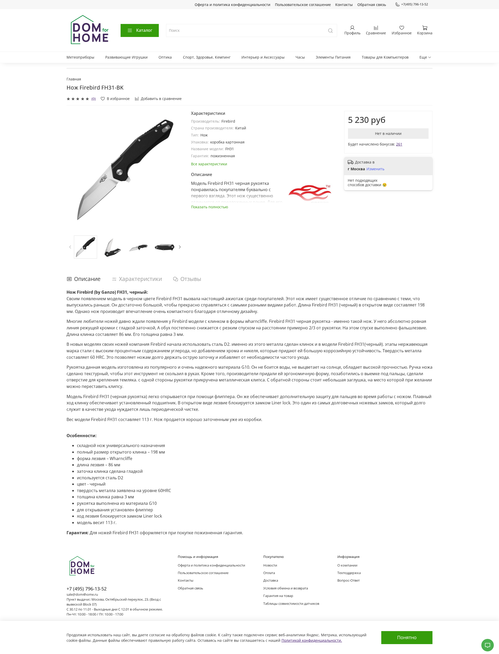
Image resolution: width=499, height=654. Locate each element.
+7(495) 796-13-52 (414, 4)
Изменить (375, 169)
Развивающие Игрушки (126, 57)
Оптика (165, 57)
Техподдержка (349, 573)
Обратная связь (371, 4)
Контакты (344, 4)
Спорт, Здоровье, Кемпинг (207, 57)
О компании (347, 565)
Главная (74, 79)
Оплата (269, 573)
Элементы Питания (333, 57)
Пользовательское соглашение (303, 4)
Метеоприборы (80, 57)
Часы (300, 57)
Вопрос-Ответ (348, 580)
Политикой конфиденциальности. (311, 640)
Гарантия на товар (278, 596)
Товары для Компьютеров (385, 57)
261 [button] (399, 144)
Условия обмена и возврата (285, 588)
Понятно (407, 637)
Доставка (270, 580)
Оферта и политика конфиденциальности (232, 4)
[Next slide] (176, 169)
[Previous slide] (73, 169)
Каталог (144, 30)
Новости (270, 565)
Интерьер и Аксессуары (263, 57)
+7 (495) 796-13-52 (87, 589)
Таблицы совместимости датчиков (291, 603)
